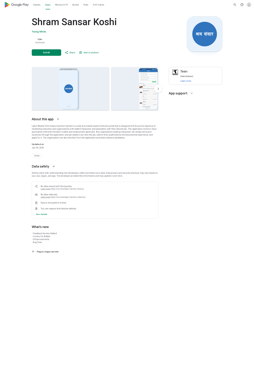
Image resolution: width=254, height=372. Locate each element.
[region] (90, 41)
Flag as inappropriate (45, 251)
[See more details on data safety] (42, 214)
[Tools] (37, 155)
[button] (70, 88)
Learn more (45, 189)
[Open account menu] (249, 4)
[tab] (37, 4)
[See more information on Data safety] (53, 166)
